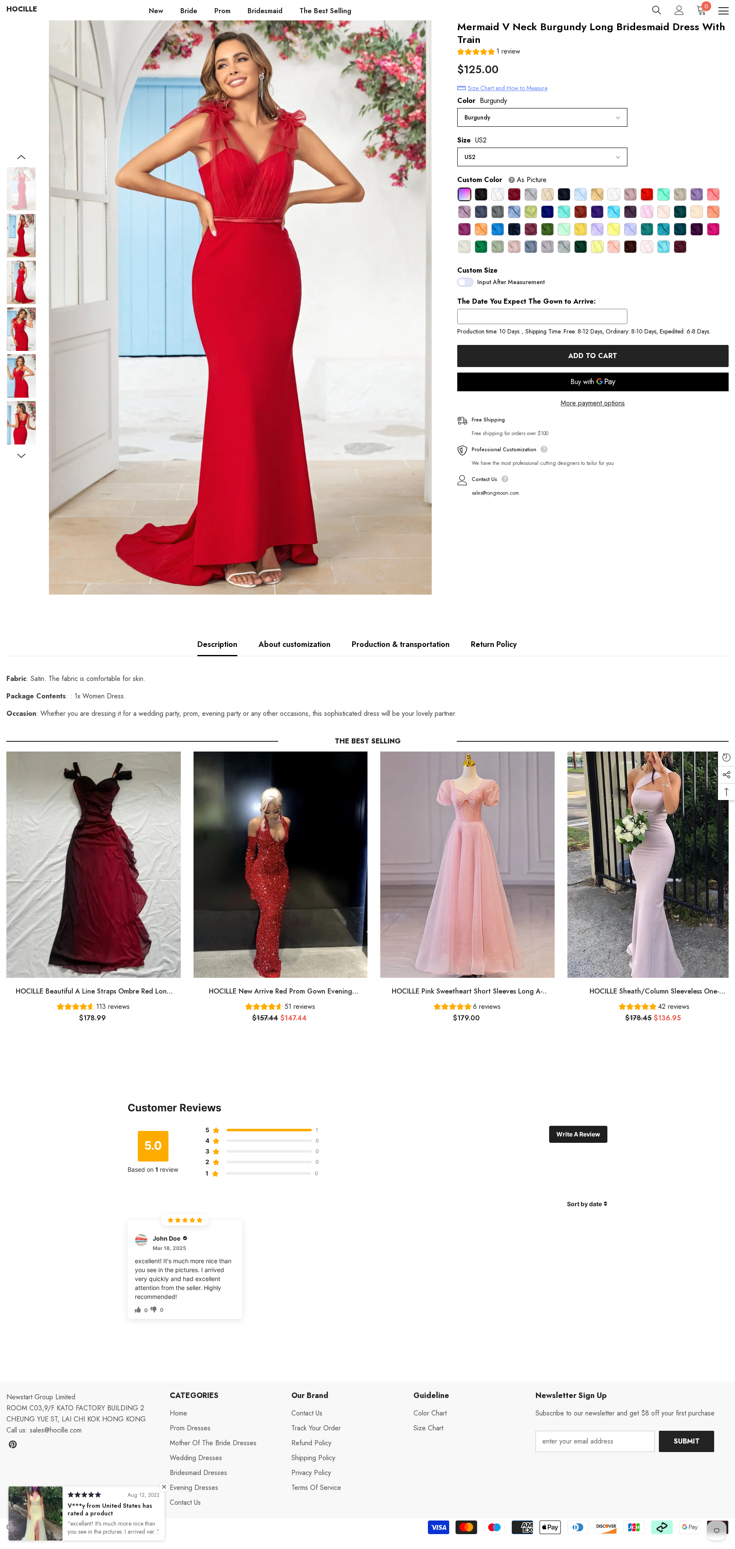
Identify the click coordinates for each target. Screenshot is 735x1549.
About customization (294, 644)
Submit (687, 1441)
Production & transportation (401, 644)
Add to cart (592, 356)
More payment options (593, 403)
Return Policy (494, 644)
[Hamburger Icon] (723, 11)
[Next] (21, 456)
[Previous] (21, 157)
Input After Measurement (511, 282)
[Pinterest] (12, 1444)
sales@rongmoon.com (495, 493)
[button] (488, 52)
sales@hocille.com (56, 1430)
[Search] (656, 10)
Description (217, 644)
